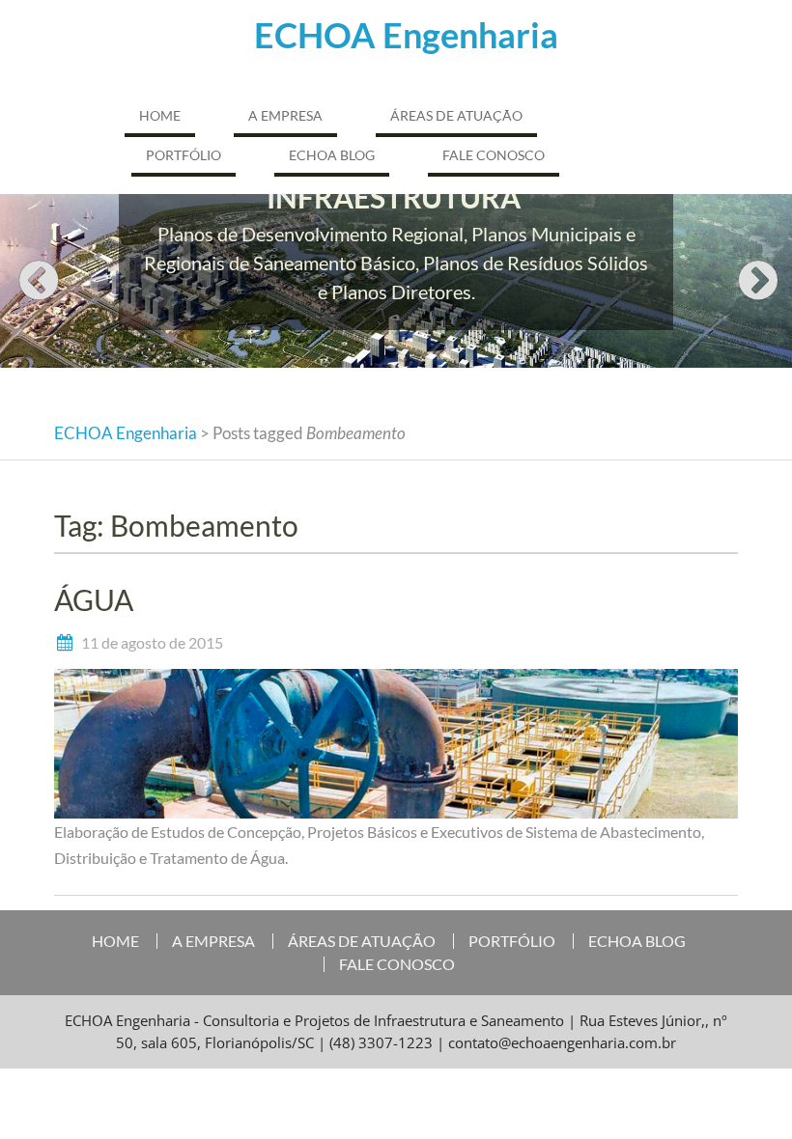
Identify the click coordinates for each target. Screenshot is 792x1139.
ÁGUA (93, 599)
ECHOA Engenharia (406, 35)
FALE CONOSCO (493, 155)
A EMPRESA (285, 115)
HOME (160, 115)
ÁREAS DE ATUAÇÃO (456, 115)
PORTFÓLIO (183, 155)
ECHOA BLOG (332, 155)
